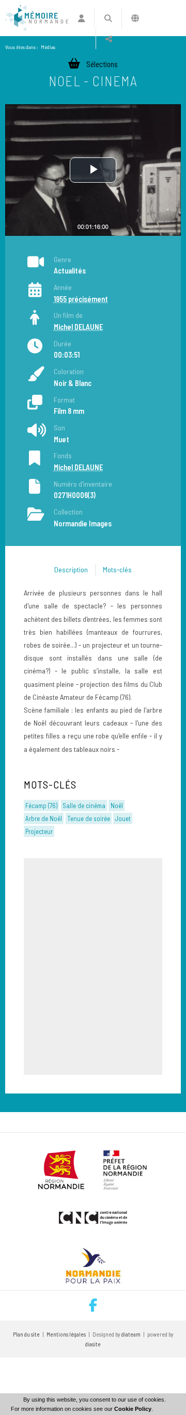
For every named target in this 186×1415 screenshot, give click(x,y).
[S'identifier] (81, 18)
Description (71, 569)
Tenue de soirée (88, 818)
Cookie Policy (132, 1409)
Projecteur (39, 831)
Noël (117, 805)
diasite (93, 1344)
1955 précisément (81, 299)
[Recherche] (108, 18)
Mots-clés (117, 569)
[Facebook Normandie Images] (93, 1305)
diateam (131, 1334)
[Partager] (108, 38)
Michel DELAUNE (78, 327)
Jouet (123, 818)
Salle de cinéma (84, 805)
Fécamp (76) (41, 805)
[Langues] (135, 18)
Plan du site (26, 1334)
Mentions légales (66, 1334)
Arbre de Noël (43, 818)
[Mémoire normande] (36, 18)
